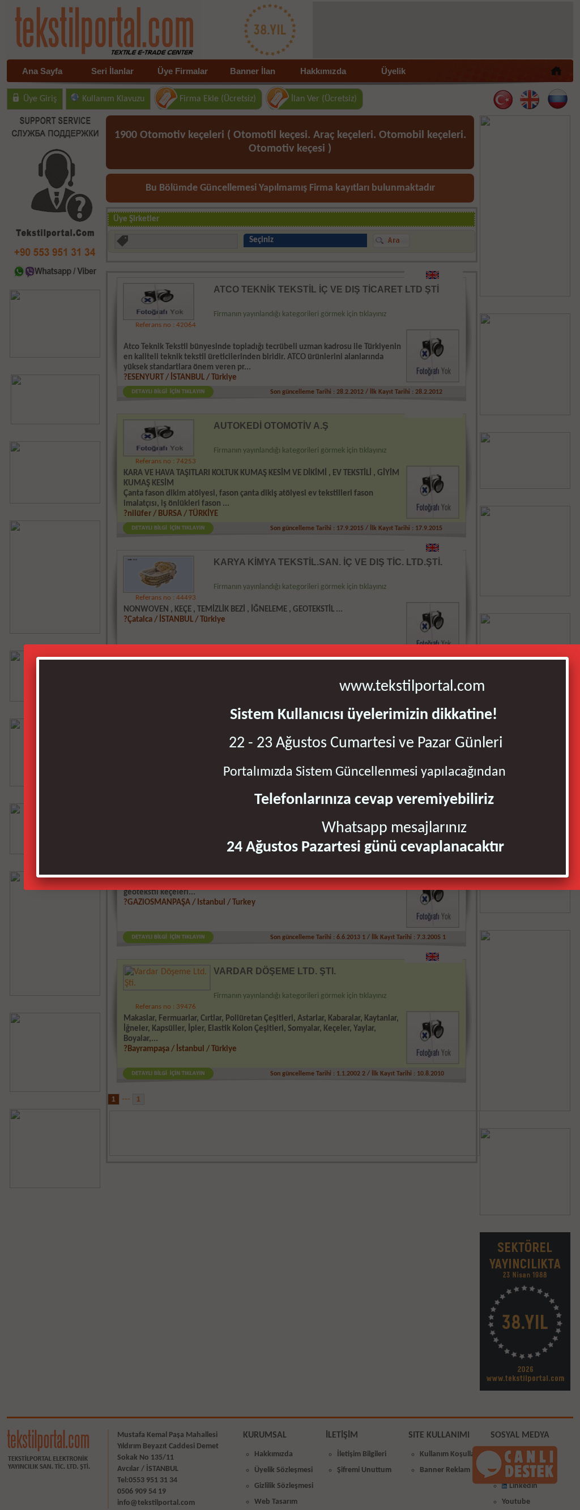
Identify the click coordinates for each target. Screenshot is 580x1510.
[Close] (566, 659)
